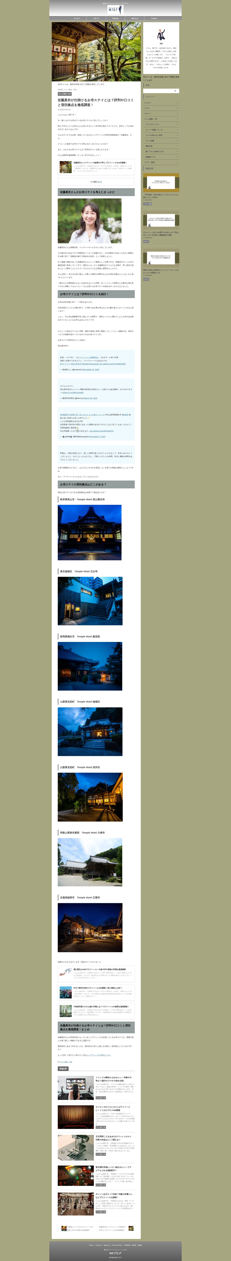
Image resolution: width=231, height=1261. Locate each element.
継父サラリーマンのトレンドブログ (115, 1250)
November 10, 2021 (91, 369)
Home (91, 1245)
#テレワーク (65, 364)
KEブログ (115, 1253)
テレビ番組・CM (66, 1062)
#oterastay (94, 364)
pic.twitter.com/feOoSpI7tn (102, 431)
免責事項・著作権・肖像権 (133, 1245)
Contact (154, 18)
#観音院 (125, 415)
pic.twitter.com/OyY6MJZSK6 (113, 364)
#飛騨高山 (94, 357)
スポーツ (96, 18)
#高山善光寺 (76, 364)
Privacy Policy (117, 1245)
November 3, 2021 (97, 436)
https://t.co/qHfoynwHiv (73, 392)
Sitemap (115, 18)
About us (134, 18)
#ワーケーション (83, 357)
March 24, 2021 (90, 398)
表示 (99, 182)
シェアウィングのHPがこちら (99, 1055)
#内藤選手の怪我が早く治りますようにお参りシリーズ (82, 415)
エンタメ (77, 18)
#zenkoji (85, 364)
